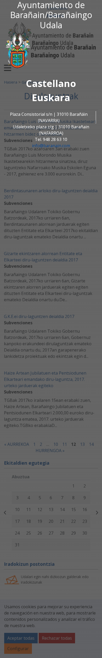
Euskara (51, 97)
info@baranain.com (51, 146)
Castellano (51, 83)
